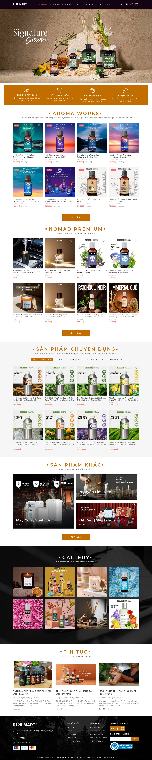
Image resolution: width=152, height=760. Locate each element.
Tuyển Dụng (71, 734)
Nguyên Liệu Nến (96, 4)
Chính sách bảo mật (96, 727)
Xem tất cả (76, 217)
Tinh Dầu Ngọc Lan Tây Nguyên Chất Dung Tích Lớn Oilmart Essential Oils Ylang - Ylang (123, 400)
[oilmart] (16, 748)
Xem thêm (19, 524)
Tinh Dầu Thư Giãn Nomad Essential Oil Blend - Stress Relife (123, 272)
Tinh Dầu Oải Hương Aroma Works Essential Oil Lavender (123, 200)
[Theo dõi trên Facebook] (117, 728)
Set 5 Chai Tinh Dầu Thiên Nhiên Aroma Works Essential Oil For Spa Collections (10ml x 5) (58, 201)
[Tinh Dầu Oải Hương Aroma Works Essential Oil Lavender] (124, 182)
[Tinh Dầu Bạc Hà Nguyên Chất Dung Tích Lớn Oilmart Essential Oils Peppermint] (92, 381)
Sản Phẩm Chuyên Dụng (75, 4)
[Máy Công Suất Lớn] (43, 501)
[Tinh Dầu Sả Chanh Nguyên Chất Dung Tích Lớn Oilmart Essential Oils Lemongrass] (124, 425)
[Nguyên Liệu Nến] (106, 487)
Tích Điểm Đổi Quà (96, 741)
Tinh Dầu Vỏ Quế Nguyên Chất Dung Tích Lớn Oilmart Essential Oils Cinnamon (27, 400)
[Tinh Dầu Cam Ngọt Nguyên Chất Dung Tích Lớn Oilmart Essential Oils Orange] (60, 425)
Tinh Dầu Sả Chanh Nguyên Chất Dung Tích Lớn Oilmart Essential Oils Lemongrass (123, 444)
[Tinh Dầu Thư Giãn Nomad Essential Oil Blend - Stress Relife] (124, 253)
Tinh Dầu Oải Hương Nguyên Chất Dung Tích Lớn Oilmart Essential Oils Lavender (91, 444)
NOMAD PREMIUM (76, 229)
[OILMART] (28, 582)
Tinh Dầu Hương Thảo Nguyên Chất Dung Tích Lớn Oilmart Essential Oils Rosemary (59, 400)
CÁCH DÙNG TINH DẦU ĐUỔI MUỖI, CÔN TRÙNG (117, 692)
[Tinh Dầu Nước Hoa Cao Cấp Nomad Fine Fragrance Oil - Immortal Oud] (124, 298)
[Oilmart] (76, 46)
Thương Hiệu (43, 4)
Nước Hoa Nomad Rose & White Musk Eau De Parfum (58, 272)
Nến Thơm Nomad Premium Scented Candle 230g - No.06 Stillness (27, 316)
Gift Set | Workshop (97, 520)
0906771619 (20, 738)
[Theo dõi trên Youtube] (112, 728)
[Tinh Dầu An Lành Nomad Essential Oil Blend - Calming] (92, 253)
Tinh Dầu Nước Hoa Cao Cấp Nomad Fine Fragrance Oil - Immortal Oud (123, 316)
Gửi (135, 739)
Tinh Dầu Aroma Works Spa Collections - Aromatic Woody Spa (26, 200)
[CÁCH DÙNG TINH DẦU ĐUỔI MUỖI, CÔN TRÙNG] (119, 674)
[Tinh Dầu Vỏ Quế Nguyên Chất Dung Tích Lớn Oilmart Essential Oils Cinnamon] (28, 381)
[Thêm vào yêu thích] (39, 125)
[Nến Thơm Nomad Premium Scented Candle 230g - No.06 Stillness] (28, 298)
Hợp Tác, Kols (72, 738)
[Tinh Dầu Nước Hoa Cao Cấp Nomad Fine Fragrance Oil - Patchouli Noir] (92, 298)
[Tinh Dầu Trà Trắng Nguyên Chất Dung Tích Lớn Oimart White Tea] (28, 425)
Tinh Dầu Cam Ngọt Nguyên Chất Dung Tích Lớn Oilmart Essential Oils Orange (59, 444)
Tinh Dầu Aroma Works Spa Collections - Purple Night (55, 156)
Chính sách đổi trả (96, 734)
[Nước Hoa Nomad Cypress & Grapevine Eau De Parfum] (60, 298)
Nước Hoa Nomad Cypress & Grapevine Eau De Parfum (56, 316)
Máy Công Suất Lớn (34, 520)
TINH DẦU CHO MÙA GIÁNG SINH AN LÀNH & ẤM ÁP (32, 692)
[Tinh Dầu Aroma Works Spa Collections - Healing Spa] (92, 138)
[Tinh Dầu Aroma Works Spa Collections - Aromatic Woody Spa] (28, 182)
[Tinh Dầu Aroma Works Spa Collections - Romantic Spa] (124, 138)
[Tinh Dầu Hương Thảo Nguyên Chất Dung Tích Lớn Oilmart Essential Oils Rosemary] (60, 381)
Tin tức (109, 4)
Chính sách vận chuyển (97, 731)
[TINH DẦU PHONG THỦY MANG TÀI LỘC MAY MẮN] (76, 674)
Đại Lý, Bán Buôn (73, 741)
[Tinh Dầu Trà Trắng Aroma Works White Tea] (92, 182)
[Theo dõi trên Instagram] (122, 728)
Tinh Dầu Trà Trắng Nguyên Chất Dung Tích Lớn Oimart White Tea (25, 443)
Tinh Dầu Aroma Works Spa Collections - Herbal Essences (24, 156)
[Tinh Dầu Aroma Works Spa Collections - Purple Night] (60, 138)
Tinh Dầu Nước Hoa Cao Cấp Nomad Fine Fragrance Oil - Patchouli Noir (91, 316)
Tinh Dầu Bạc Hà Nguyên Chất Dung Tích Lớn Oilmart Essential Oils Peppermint (91, 400)
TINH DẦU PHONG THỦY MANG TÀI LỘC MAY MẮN (74, 692)
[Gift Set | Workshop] (106, 516)
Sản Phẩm (57, 4)
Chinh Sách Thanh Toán (98, 738)
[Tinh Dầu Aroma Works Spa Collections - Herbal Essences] (28, 138)
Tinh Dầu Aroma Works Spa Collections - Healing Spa (88, 156)
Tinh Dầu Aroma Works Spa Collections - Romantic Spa (120, 156)
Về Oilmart (71, 727)
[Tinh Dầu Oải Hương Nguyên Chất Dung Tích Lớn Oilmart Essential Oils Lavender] (92, 425)
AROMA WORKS (76, 113)
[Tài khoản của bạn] (127, 4)
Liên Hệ (70, 731)
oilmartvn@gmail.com (25, 743)
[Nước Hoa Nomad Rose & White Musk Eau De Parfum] (60, 253)
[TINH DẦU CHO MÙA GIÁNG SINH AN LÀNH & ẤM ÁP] (33, 674)
